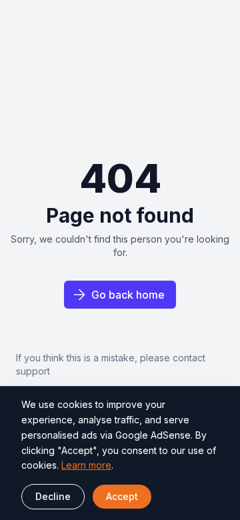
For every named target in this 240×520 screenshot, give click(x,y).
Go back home (128, 294)
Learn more (86, 465)
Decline (53, 496)
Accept (122, 496)
